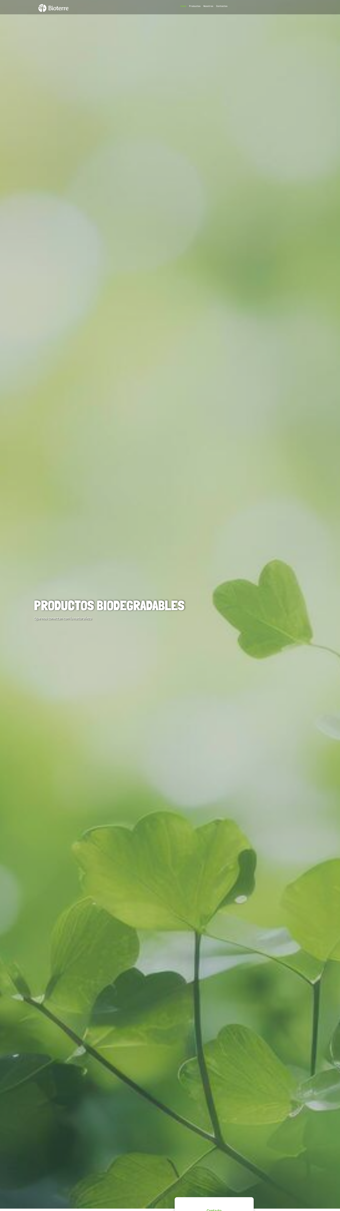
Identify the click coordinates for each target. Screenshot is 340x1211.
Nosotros (208, 6)
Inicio (183, 6)
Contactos (222, 6)
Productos (195, 6)
